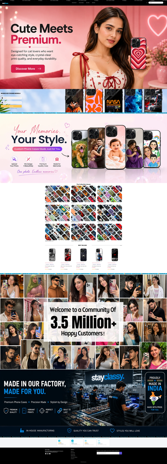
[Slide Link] (83, 47)
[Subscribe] (120, 453)
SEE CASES (11, 106)
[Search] (162, 3)
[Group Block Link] (57, 194)
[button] (165, 3)
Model (2, 100)
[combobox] (155, 3)
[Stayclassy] (5, 3)
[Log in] (147, 3)
